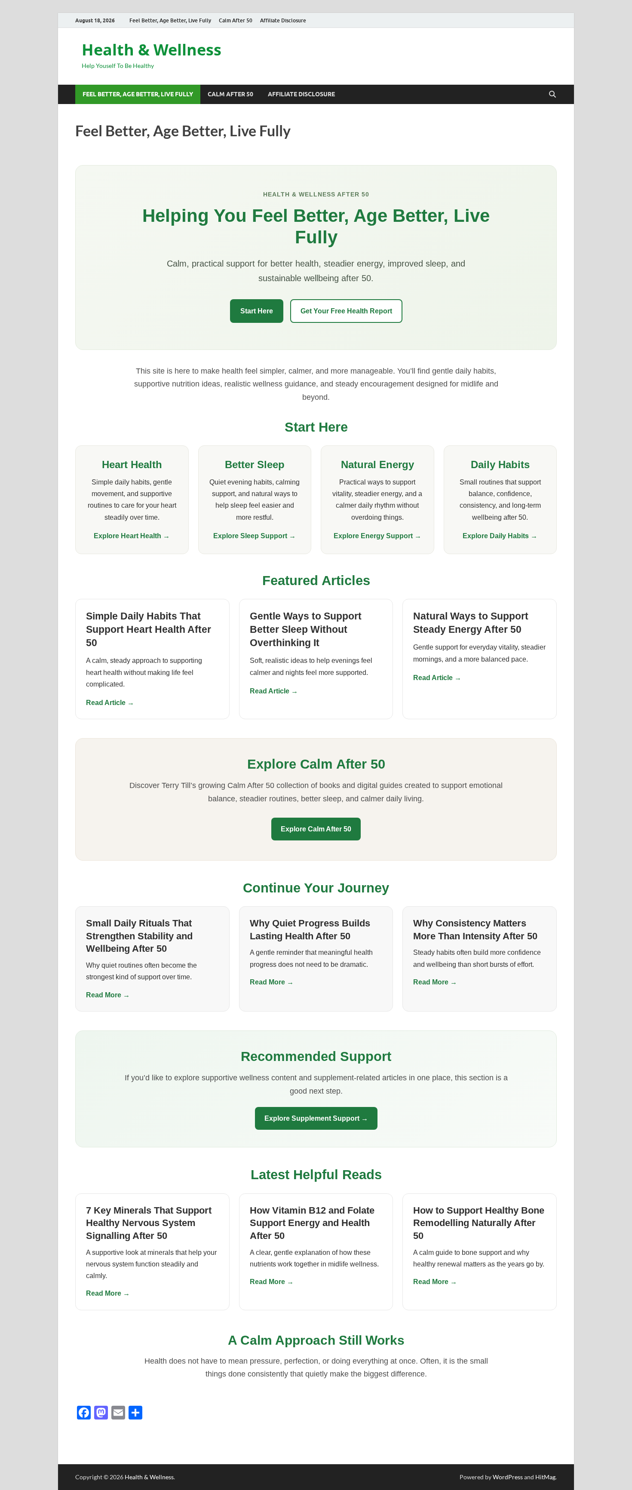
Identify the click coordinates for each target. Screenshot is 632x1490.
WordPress (508, 1477)
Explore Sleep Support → (254, 536)
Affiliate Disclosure (283, 20)
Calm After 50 (235, 20)
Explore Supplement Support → (316, 1118)
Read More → (108, 995)
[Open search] (552, 94)
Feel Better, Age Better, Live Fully (170, 20)
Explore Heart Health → (132, 536)
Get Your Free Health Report (346, 311)
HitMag (545, 1477)
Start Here (256, 311)
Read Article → (110, 702)
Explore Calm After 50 (316, 829)
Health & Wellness (151, 49)
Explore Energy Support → (377, 536)
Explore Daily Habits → (500, 536)
